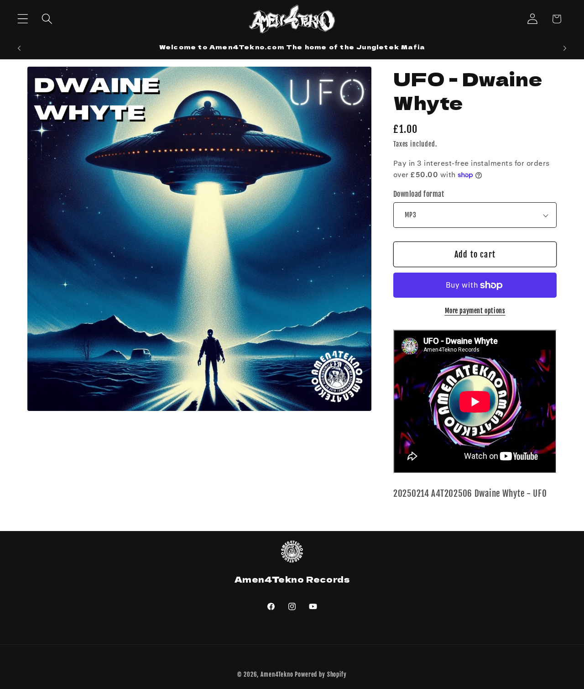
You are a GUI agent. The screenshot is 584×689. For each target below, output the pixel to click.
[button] (23, 19)
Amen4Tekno (277, 674)
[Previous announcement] (19, 48)
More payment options (475, 310)
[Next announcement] (565, 48)
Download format (418, 194)
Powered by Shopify (320, 674)
